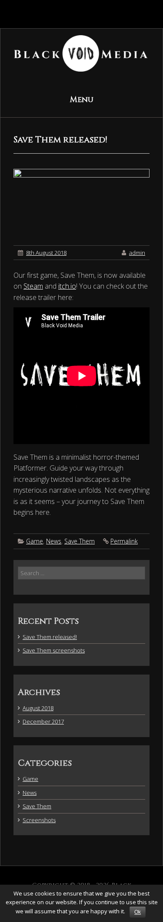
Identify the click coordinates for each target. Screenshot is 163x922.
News (53, 541)
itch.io (67, 286)
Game (34, 541)
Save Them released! (50, 637)
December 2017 (43, 721)
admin (137, 253)
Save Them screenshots (54, 650)
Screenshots (39, 820)
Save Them (79, 541)
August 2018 (38, 708)
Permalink (124, 541)
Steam (33, 286)
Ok (137, 912)
